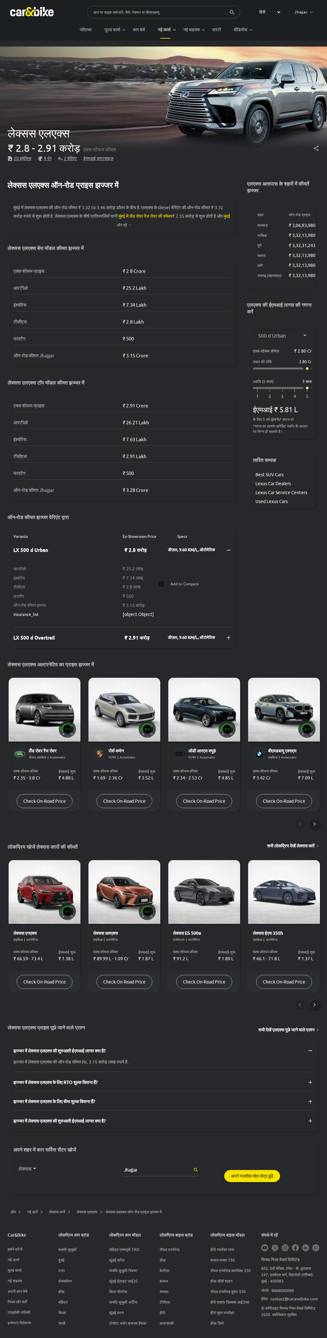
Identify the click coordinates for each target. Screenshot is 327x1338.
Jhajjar (301, 12)
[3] (282, 396)
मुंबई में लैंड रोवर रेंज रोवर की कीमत (145, 216)
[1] (257, 396)
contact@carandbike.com (294, 1298)
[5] (307, 396)
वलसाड (262, 225)
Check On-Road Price (44, 801)
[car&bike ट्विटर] (274, 1248)
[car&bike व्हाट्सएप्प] (315, 1248)
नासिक (262, 235)
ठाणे (259, 265)
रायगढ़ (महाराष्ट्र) (269, 275)
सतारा (261, 255)
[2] (270, 396)
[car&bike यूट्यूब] (264, 1248)
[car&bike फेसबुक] (295, 1248)
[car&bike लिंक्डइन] (305, 1248)
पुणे (259, 245)
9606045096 (282, 1290)
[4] (294, 396)
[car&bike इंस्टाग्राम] (285, 1248)
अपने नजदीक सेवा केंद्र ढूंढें (252, 1176)
